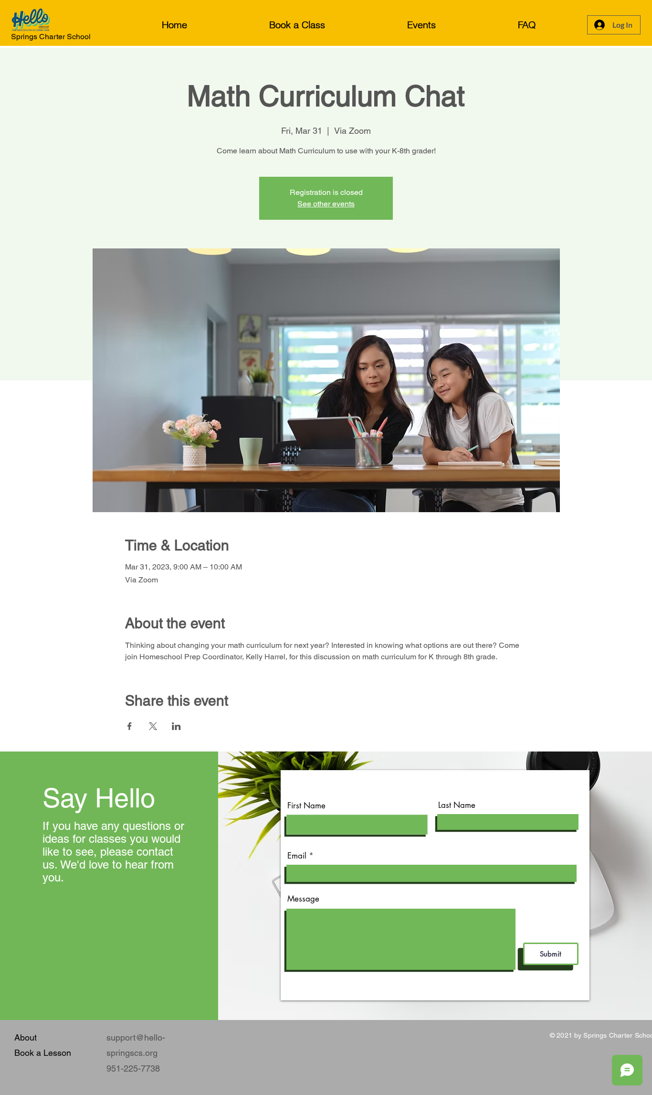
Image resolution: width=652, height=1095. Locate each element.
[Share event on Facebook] (129, 726)
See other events (326, 203)
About (25, 1037)
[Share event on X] (153, 726)
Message (303, 899)
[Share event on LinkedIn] (176, 726)
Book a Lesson (42, 1053)
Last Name (456, 805)
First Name (306, 806)
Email (296, 856)
